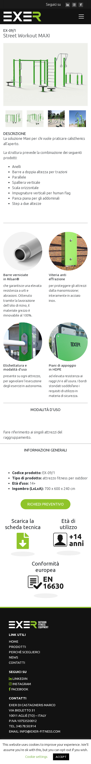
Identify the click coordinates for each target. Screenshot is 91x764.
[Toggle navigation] (81, 16)
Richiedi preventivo (45, 504)
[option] (45, 74)
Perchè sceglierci (24, 652)
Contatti (17, 662)
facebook (19, 689)
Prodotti (17, 647)
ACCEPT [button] (61, 756)
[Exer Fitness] (26, 16)
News (13, 657)
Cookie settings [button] (36, 757)
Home (13, 641)
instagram (21, 684)
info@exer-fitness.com (40, 731)
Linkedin (19, 678)
